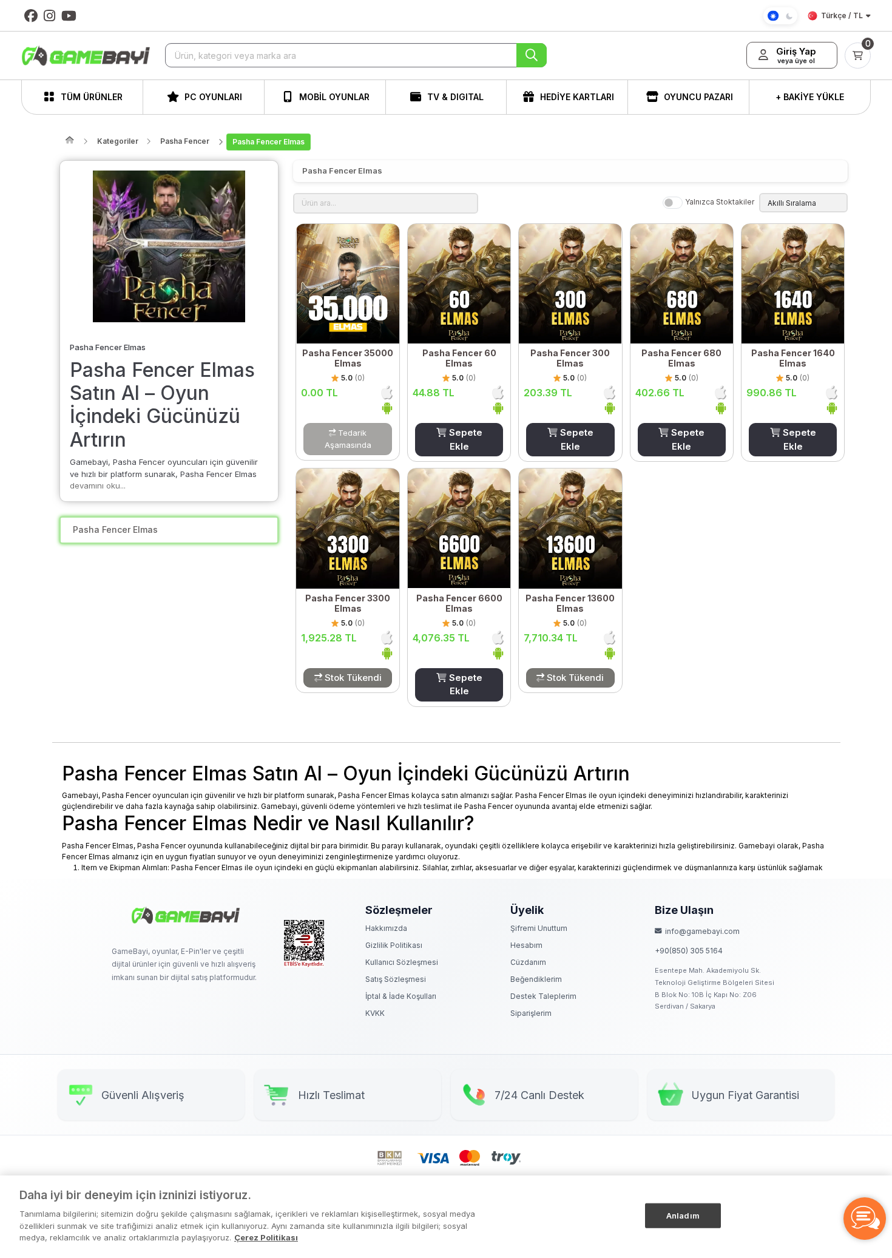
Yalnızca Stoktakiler (719, 201)
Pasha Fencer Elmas (268, 141)
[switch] (673, 203)
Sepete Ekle (464, 439)
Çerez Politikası (266, 1237)
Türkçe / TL (842, 15)
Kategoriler (117, 141)
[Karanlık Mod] (780, 15)
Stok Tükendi (352, 677)
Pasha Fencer (184, 141)
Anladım (683, 1215)
